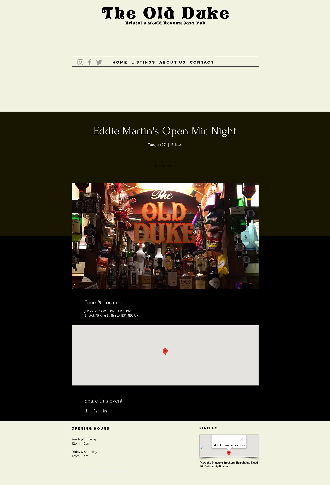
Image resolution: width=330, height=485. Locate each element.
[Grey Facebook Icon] (90, 62)
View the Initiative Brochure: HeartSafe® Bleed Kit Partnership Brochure (229, 464)
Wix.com (123, 470)
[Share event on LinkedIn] (105, 410)
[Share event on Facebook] (86, 410)
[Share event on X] (96, 410)
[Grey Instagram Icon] (80, 62)
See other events (165, 165)
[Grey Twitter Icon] (99, 62)
